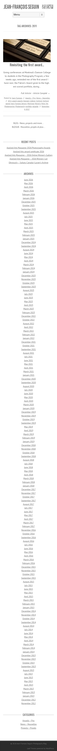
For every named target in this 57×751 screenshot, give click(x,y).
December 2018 (29, 445)
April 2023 (28, 305)
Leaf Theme (31, 748)
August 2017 (28, 504)
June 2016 (28, 548)
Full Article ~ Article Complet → (35, 93)
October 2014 (28, 618)
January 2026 (28, 198)
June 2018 (28, 467)
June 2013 (28, 677)
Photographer (9, 106)
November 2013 (28, 659)
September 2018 (28, 456)
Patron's (38, 103)
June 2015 (28, 589)
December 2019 (29, 412)
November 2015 (28, 570)
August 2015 (28, 581)
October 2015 (28, 574)
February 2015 (28, 604)
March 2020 (28, 404)
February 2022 (28, 334)
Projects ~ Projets (28, 728)
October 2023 (28, 283)
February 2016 (28, 563)
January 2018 (28, 486)
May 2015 (28, 592)
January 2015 (28, 607)
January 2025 (28, 238)
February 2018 (28, 482)
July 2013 (28, 674)
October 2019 (28, 419)
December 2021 (29, 342)
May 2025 (28, 224)
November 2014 (28, 615)
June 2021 (28, 360)
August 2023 (28, 290)
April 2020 (28, 401)
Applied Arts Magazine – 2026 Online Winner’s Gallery (28, 155)
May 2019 (28, 427)
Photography (20, 106)
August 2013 (28, 670)
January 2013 (28, 696)
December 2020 (29, 379)
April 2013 (28, 685)
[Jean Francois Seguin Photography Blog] (28, 9)
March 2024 (28, 264)
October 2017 (28, 497)
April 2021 (28, 368)
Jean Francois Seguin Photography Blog (32, 743)
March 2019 (28, 434)
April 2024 (28, 261)
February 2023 (28, 312)
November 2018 (28, 449)
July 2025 (28, 216)
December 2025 (29, 202)
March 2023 (28, 308)
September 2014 (28, 622)
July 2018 (28, 463)
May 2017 (28, 515)
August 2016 (28, 541)
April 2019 (28, 430)
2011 (10, 101)
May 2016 (28, 552)
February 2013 (28, 692)
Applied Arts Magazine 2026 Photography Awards (28, 147)
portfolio (28, 106)
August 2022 (28, 323)
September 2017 (28, 500)
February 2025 (28, 235)
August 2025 (28, 213)
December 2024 (29, 242)
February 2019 (28, 438)
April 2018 (28, 474)
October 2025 (28, 205)
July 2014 (28, 629)
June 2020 (28, 393)
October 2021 (28, 345)
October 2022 (28, 320)
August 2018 (28, 460)
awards (20, 101)
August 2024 (28, 249)
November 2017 (28, 493)
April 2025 (28, 227)
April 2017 (28, 519)
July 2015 (28, 585)
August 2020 (28, 386)
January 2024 (28, 272)
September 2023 (28, 286)
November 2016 (28, 530)
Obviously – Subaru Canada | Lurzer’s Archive (28, 162)
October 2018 (28, 452)
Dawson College (29, 101)
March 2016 (28, 559)
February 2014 (28, 648)
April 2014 (28, 640)
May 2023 (28, 301)
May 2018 (28, 471)
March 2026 (28, 191)
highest (39, 101)
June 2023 (28, 297)
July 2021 (28, 356)
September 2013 (28, 666)
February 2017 (28, 526)
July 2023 (28, 294)
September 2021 (28, 349)
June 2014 (28, 633)
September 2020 (28, 382)
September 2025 (28, 209)
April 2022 (28, 327)
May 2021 (28, 364)
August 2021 (28, 353)
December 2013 (29, 655)
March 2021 (28, 371)
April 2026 (28, 187)
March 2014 (28, 644)
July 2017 (28, 508)
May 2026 (28, 183)
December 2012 (29, 699)
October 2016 (28, 533)
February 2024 (28, 268)
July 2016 (28, 545)
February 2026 (28, 194)
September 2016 (28, 537)
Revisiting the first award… (27, 64)
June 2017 (28, 511)
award (14, 101)
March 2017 (28, 522)
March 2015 (28, 600)
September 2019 (28, 423)
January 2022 (28, 338)
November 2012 (28, 703)
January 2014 (28, 652)
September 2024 (28, 246)
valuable (35, 106)
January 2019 (28, 441)
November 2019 (28, 416)
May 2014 (28, 637)
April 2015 (28, 596)
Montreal (30, 103)
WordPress (50, 748)
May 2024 (28, 257)
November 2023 (28, 279)
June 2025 (28, 220)
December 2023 (29, 275)
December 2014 (29, 611)
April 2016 (28, 556)
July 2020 (28, 390)
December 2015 (29, 567)
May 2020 (28, 397)
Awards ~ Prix (30, 98)
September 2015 (28, 578)
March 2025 (28, 231)
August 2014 (28, 626)
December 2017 (29, 489)
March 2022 (28, 331)
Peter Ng (44, 103)
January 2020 (28, 408)
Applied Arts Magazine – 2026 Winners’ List (29, 159)
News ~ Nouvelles (43, 98)
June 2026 (28, 179)
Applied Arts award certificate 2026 (28, 151)
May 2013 (28, 681)
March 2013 (28, 688)
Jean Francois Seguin (19, 103)
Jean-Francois (17, 98)
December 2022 (29, 316)
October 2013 (28, 663)
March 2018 (28, 478)
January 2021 (28, 375)
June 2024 (28, 253)
